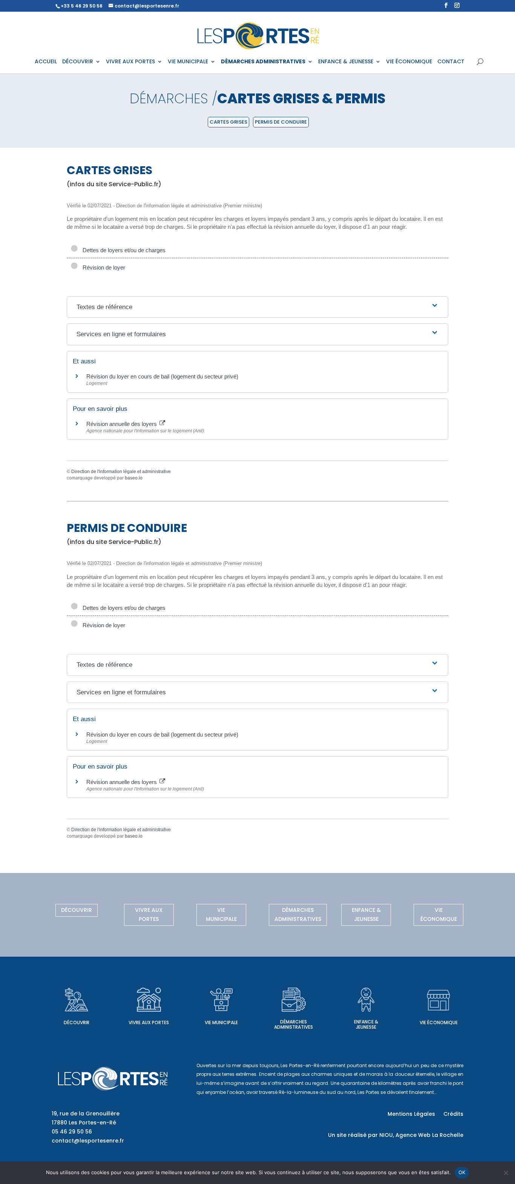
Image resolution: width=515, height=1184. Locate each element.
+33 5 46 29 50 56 (82, 6)
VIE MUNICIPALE (188, 62)
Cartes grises (228, 122)
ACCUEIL (46, 62)
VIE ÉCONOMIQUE (409, 62)
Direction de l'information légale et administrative (121, 471)
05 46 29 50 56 (72, 1131)
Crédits (453, 1114)
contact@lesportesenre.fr (88, 1140)
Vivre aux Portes (148, 914)
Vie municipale (221, 914)
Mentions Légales (411, 1114)
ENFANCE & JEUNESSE (345, 62)
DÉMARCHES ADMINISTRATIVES (263, 62)
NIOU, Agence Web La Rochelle (421, 1135)
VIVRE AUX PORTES (130, 62)
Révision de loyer (102, 267)
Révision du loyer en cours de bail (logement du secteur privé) (162, 376)
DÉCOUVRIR (77, 62)
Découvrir (76, 910)
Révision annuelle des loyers (122, 424)
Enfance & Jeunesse (366, 914)
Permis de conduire (281, 122)
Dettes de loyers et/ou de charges (123, 250)
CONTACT (450, 62)
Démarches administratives (297, 914)
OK (462, 1172)
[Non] (505, 1172)
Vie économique (438, 914)
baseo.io (134, 478)
